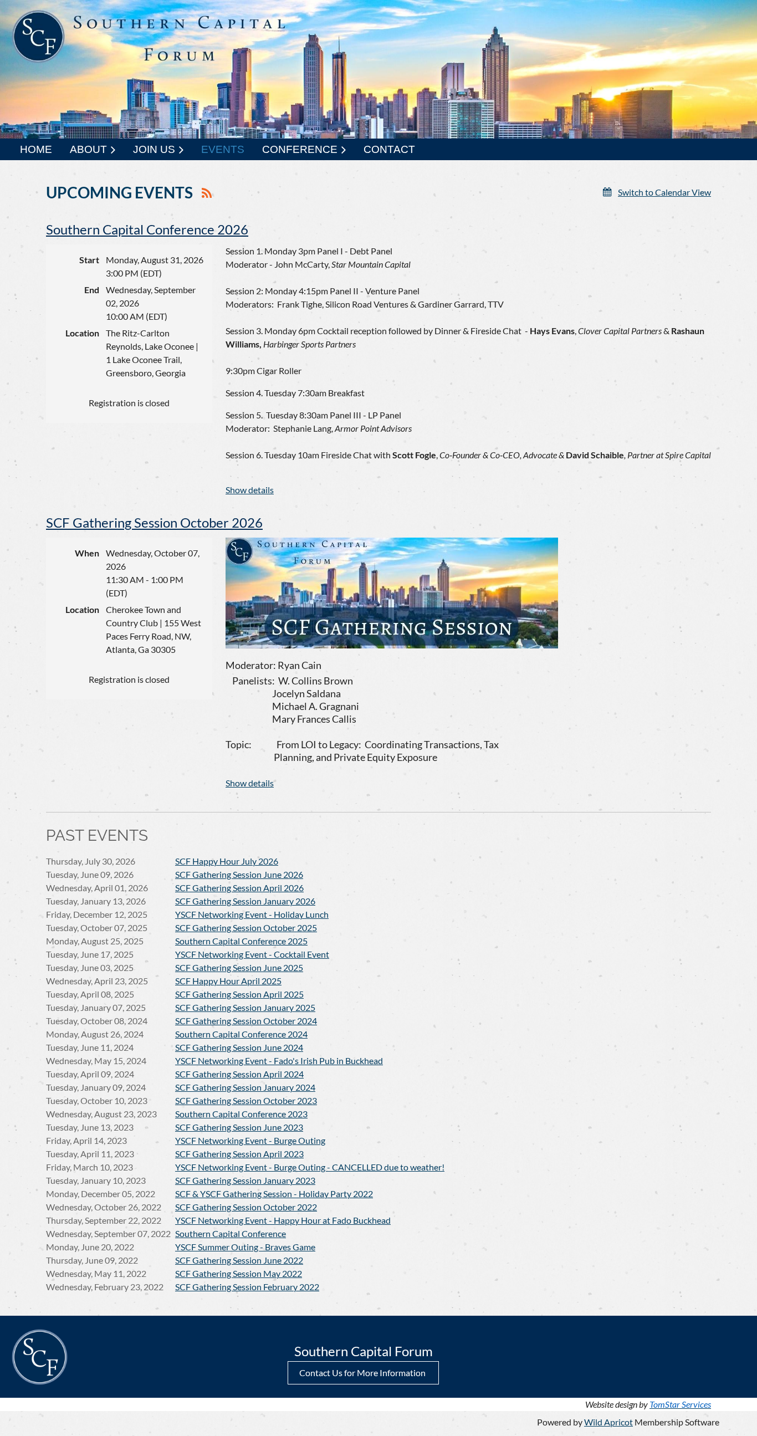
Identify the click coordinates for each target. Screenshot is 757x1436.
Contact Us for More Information (363, 1372)
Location (82, 333)
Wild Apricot (608, 1422)
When (87, 553)
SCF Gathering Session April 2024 (239, 1074)
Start (89, 259)
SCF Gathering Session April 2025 (239, 994)
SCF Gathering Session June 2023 (239, 1127)
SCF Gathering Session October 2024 (246, 1020)
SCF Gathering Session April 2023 (239, 1153)
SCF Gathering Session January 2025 (245, 1007)
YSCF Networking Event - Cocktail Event (252, 954)
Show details (250, 489)
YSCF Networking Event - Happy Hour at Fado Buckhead (283, 1220)
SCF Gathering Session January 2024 (245, 1087)
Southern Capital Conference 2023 (241, 1113)
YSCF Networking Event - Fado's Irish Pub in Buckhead (279, 1060)
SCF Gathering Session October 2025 (246, 927)
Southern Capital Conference (230, 1233)
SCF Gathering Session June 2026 (239, 874)
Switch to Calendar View (664, 192)
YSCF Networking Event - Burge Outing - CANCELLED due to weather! (309, 1167)
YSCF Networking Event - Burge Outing (250, 1140)
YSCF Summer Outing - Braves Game (245, 1246)
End (91, 289)
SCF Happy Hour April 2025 (228, 980)
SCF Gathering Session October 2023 (246, 1100)
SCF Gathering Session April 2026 (239, 887)
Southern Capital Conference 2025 (241, 941)
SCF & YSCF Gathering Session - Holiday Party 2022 (274, 1193)
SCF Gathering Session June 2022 (239, 1260)
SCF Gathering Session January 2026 (245, 901)
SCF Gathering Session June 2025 (239, 967)
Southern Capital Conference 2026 (147, 229)
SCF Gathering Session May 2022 (238, 1273)
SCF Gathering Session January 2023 (245, 1180)
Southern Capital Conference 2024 (241, 1034)
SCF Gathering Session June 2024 (239, 1047)
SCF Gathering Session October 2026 (154, 522)
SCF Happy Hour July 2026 (226, 861)
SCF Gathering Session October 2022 (246, 1207)
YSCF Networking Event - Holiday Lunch (252, 914)
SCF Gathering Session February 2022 (247, 1286)
